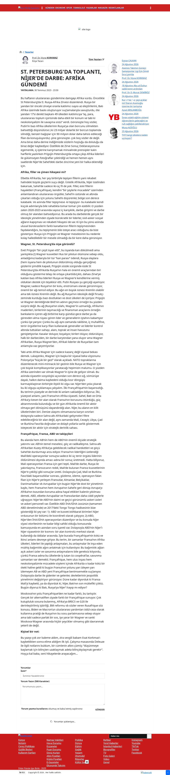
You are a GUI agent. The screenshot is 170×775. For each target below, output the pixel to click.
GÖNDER (100, 709)
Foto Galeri (109, 756)
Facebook (137, 752)
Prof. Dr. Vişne (45, 57)
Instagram (137, 740)
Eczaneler (52, 746)
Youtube (136, 743)
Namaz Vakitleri (55, 740)
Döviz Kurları (53, 752)
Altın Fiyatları (53, 756)
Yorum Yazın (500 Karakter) (35, 681)
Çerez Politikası (26, 746)
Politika (79, 740)
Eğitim (78, 746)
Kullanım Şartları (27, 752)
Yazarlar (28, 52)
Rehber (107, 740)
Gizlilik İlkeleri (25, 749)
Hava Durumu (54, 743)
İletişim (22, 743)
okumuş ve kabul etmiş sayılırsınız (51, 708)
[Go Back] (168, 772)
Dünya (78, 743)
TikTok (135, 746)
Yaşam (78, 752)
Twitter (135, 749)
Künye (21, 740)
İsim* (24, 670)
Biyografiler (109, 749)
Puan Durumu (54, 749)
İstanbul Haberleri (112, 746)
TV (104, 752)
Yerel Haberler (110, 743)
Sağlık (78, 749)
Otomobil (80, 756)
